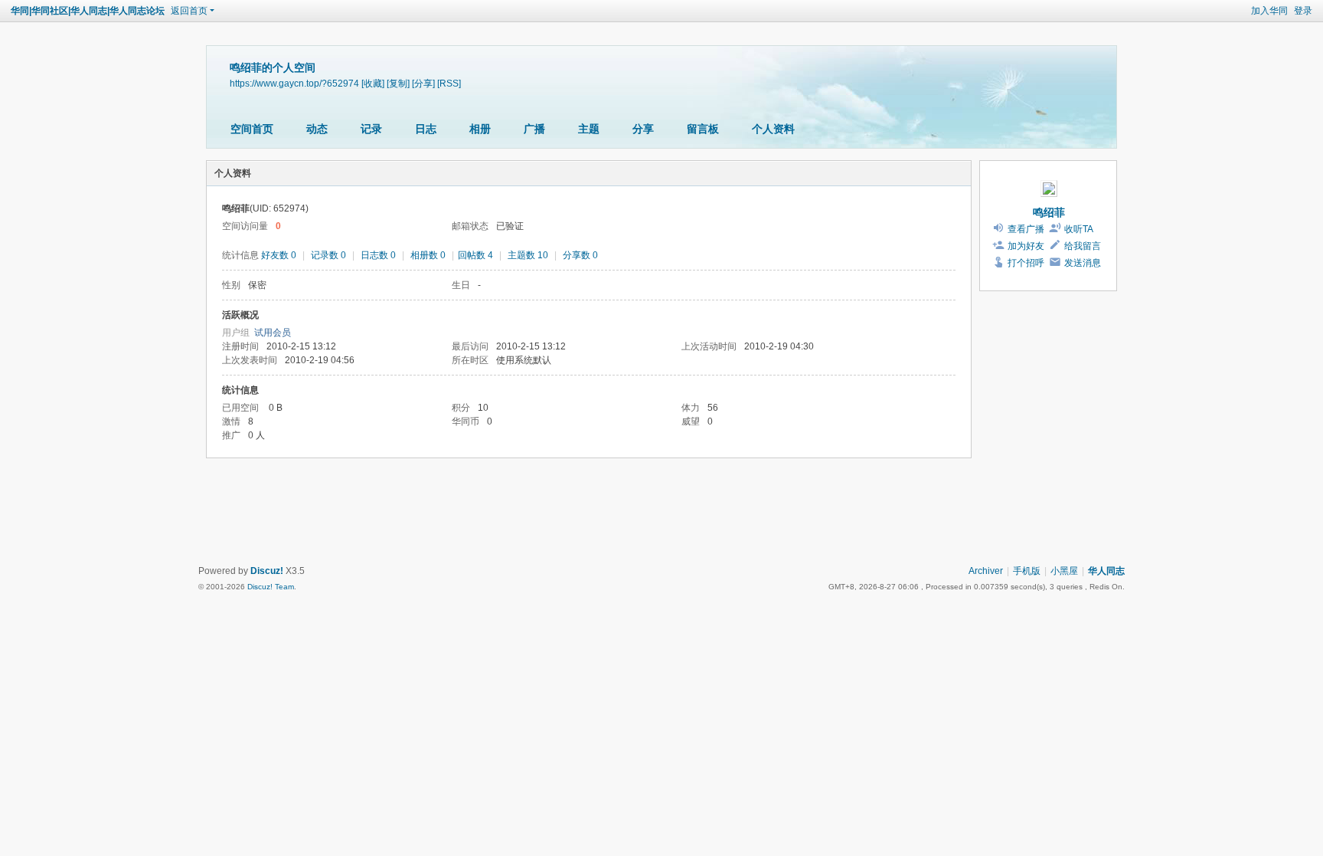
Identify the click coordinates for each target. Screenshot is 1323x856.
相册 (480, 129)
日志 (425, 129)
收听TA (1078, 229)
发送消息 (1082, 262)
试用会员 (272, 332)
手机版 (1026, 571)
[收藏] (372, 83)
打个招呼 (1026, 262)
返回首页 (189, 10)
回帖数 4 (475, 255)
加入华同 (1269, 10)
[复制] (398, 83)
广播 (534, 129)
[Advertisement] (661, 513)
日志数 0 (378, 255)
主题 (588, 129)
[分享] (423, 83)
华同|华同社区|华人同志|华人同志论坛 (88, 10)
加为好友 (1026, 246)
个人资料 (773, 129)
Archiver (986, 571)
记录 (371, 129)
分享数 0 (580, 255)
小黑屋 (1064, 571)
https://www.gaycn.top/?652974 (294, 83)
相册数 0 (428, 255)
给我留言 (1082, 246)
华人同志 (1106, 571)
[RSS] (449, 83)
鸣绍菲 (1049, 212)
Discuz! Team (270, 586)
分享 (643, 129)
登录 (1303, 10)
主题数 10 (528, 255)
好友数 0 (278, 255)
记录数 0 (328, 255)
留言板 (703, 129)
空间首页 (251, 129)
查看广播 (1026, 229)
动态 (317, 129)
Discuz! (266, 571)
